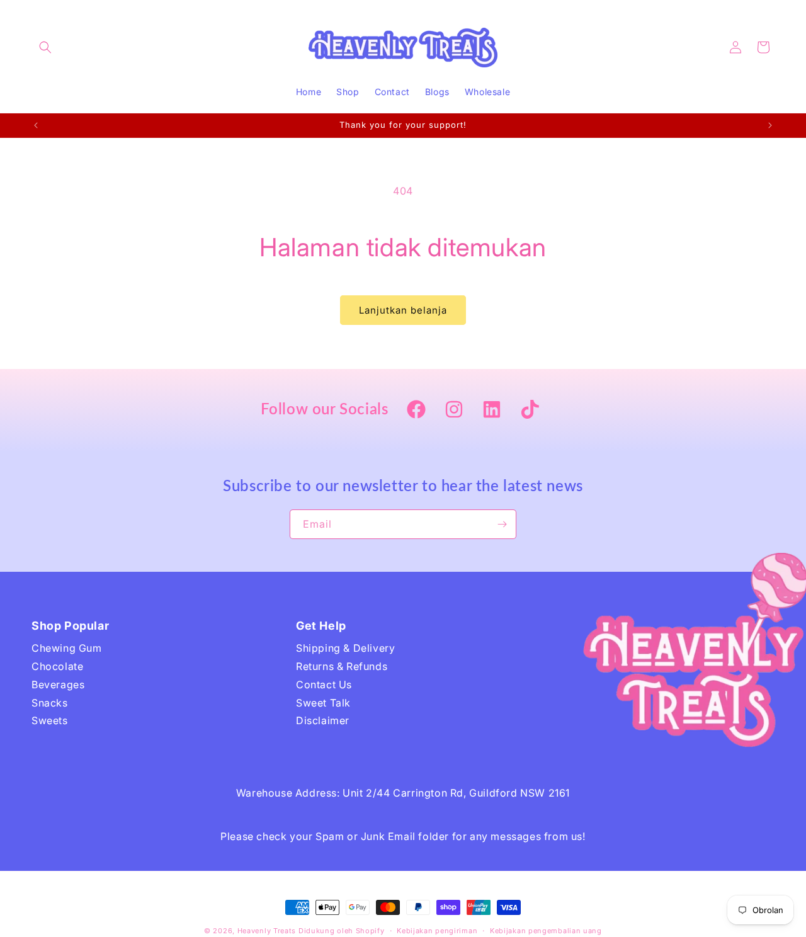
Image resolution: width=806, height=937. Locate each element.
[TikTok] (529, 410)
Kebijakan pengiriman (437, 930)
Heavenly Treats (267, 930)
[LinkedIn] (492, 410)
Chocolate (57, 666)
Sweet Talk (323, 702)
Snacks (49, 702)
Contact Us (324, 684)
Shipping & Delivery (345, 648)
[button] (45, 47)
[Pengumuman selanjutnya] (770, 125)
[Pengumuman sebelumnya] (36, 125)
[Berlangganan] (502, 524)
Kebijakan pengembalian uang (546, 930)
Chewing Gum (66, 648)
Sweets (49, 720)
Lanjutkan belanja (403, 310)
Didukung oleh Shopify (341, 930)
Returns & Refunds (341, 666)
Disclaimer (322, 720)
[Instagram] (454, 410)
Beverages (57, 684)
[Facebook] (416, 410)
